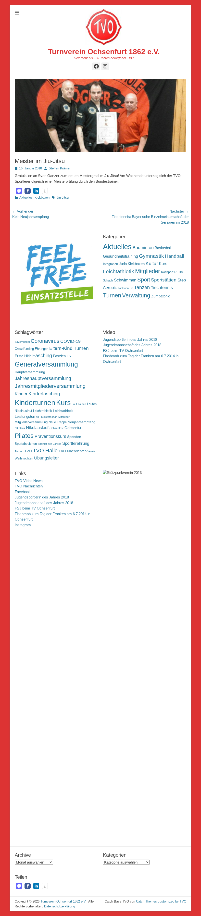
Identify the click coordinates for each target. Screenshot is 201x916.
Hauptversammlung (30, 372)
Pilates (24, 435)
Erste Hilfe (23, 356)
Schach (108, 280)
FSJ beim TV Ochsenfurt (123, 350)
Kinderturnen (35, 403)
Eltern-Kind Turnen (69, 348)
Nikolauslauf (37, 427)
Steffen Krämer (59, 168)
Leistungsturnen (27, 416)
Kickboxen (42, 197)
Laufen (82, 404)
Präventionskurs (50, 436)
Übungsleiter (46, 458)
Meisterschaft (49, 416)
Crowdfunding (24, 349)
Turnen (112, 295)
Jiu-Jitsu (63, 197)
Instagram (23, 525)
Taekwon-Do (125, 288)
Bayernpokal (22, 341)
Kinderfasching (44, 393)
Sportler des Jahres (49, 443)
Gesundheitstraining (120, 256)
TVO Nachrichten (73, 451)
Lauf (74, 404)
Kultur (152, 263)
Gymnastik (151, 256)
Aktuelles (26, 197)
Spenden (74, 437)
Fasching (42, 355)
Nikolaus (20, 428)
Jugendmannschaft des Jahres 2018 (132, 345)
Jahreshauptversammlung (43, 378)
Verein (91, 451)
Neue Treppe (58, 422)
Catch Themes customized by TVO (161, 901)
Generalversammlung (46, 364)
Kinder (21, 393)
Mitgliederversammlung (31, 422)
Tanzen (142, 287)
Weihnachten (24, 458)
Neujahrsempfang (81, 422)
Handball (174, 256)
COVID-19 (70, 341)
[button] (19, 191)
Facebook (23, 492)
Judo (123, 264)
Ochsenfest (56, 428)
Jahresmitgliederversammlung (50, 386)
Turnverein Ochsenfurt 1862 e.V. (104, 52)
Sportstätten (163, 279)
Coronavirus (45, 341)
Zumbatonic (160, 296)
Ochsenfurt (73, 428)
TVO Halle (45, 450)
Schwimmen (125, 280)
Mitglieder (147, 271)
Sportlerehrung (75, 443)
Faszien (59, 356)
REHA (178, 272)
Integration (110, 264)
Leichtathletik (118, 271)
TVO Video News (29, 481)
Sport (143, 280)
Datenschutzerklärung (59, 906)
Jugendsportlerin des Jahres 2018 (130, 339)
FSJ (70, 356)
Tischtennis (162, 287)
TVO (28, 451)
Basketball (163, 248)
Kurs (163, 263)
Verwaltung (136, 295)
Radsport (167, 272)
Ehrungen (41, 349)
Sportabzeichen (26, 443)
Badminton (143, 247)
